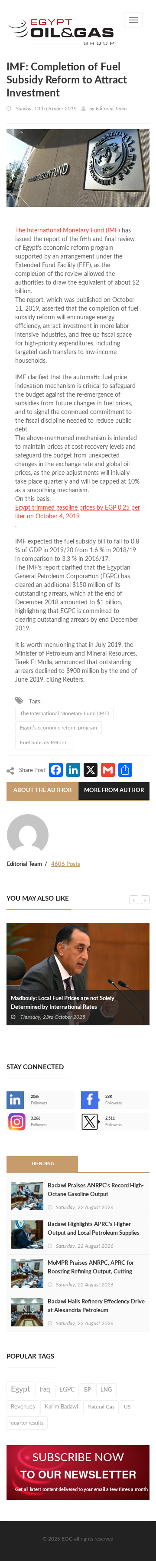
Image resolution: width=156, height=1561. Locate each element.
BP (87, 1389)
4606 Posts (65, 864)
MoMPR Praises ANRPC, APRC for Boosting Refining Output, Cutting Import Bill (91, 1271)
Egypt (20, 1389)
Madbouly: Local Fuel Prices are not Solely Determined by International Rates (62, 1003)
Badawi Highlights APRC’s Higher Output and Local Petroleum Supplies (94, 1229)
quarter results (27, 1422)
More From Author (114, 790)
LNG (106, 1389)
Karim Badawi (61, 1406)
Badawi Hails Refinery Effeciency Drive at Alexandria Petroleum (96, 1306)
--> (7, 1121)
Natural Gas (101, 1406)
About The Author (42, 790)
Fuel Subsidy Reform (44, 742)
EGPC (67, 1390)
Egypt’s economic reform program (58, 727)
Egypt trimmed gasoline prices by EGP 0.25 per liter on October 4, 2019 (77, 512)
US (127, 1406)
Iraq (44, 1389)
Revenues (23, 1406)
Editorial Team (111, 108)
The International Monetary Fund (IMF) (67, 231)
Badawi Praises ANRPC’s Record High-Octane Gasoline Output (96, 1190)
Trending (42, 1164)
